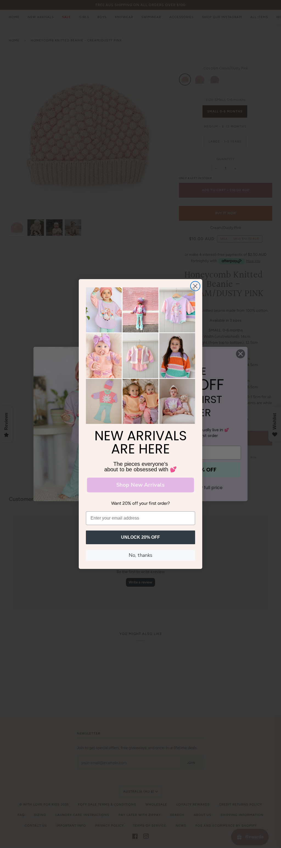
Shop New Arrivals (140, 485)
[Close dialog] (195, 286)
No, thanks (140, 555)
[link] (140, 355)
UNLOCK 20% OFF (140, 537)
